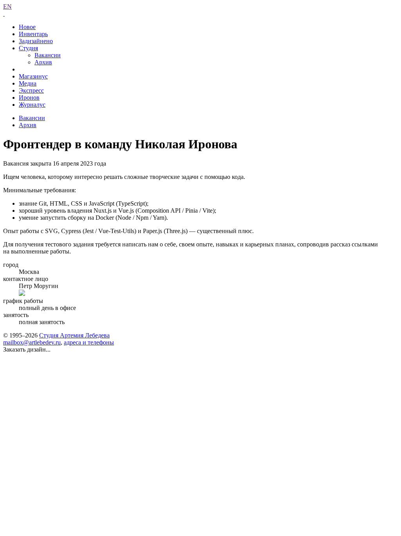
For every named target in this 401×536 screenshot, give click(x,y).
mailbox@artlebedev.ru (32, 342)
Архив (43, 62)
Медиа (27, 83)
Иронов (29, 97)
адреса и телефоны (89, 342)
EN (7, 6)
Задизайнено (36, 41)
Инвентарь (33, 34)
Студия (28, 48)
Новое (27, 27)
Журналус (32, 104)
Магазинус (33, 76)
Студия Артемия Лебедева (74, 335)
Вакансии (47, 55)
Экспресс (31, 90)
